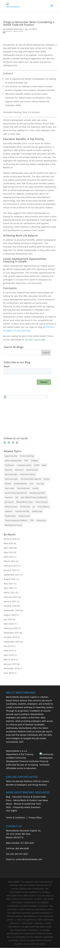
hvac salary (9, 488)
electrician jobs (11, 474)
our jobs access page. (35, 339)
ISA (16, 497)
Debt (44, 465)
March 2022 (9, 561)
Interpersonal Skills (37, 493)
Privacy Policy (35, 817)
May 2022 (8, 552)
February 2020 (11, 628)
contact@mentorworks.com (29, 859)
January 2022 (10, 570)
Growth (8, 483)
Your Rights (11, 810)
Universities (41, 520)
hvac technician (23, 488)
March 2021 (9, 592)
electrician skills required (31, 479)
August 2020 (10, 614)
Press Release (43, 506)
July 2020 (8, 619)
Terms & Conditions (15, 817)
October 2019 (10, 637)
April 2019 (9, 655)
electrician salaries (27, 474)
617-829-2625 (27, 843)
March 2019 (9, 659)
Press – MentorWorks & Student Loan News (27, 800)
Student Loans (24, 516)
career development (13, 460)
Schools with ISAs (22, 511)
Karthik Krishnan (14, 29)
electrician (19, 470)
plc (34, 506)
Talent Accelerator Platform (16, 520)
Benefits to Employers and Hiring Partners (26, 784)
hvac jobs (40, 483)
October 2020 (10, 605)
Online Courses (11, 506)
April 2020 (9, 623)
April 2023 (9, 547)
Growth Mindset (20, 483)
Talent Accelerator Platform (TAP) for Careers (27, 781)
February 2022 (11, 565)
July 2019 (8, 646)
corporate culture (24, 465)
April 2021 (9, 588)
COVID (36, 465)
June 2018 (8, 673)
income (35, 488)
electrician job (32, 470)
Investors (8, 497)
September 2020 (12, 610)
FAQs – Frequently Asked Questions (23, 807)
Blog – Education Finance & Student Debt (26, 796)
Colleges (34, 460)
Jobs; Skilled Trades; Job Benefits (34, 497)
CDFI (26, 460)
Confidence (9, 465)
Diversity (8, 470)
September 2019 (12, 641)
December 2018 (11, 668)
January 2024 (10, 538)
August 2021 (10, 579)
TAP (31, 520)
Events (46, 479)
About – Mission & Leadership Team (23, 803)
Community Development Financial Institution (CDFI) (22, 761)
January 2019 (10, 664)
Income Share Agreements (16, 493)
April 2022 (9, 556)
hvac (31, 483)
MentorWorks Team (24, 502)
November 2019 (11, 632)
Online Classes (41, 502)
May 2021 (8, 583)
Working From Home (13, 525)
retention (8, 511)
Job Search (9, 502)
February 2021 (11, 597)
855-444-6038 (22, 848)
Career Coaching (27, 456)
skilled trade (37, 511)
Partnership (25, 506)
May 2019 (8, 650)
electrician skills (11, 479)
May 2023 (8, 543)
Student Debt (10, 516)
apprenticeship (11, 456)
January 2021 (10, 601)
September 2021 (12, 574)
